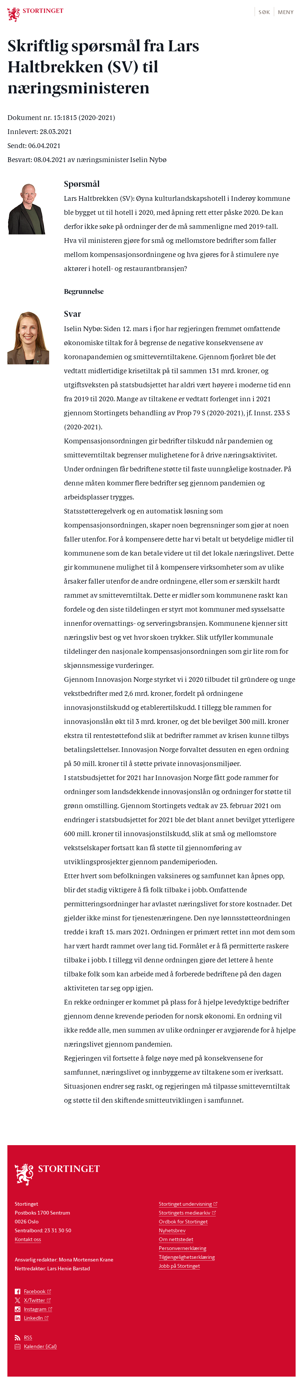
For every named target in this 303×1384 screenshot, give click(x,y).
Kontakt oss (28, 1239)
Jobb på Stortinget (179, 1265)
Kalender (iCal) (40, 1346)
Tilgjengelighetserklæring (187, 1256)
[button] (264, 11)
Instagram (35, 1309)
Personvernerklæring (182, 1247)
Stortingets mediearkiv (184, 1212)
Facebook (34, 1291)
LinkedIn (33, 1318)
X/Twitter (34, 1300)
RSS (28, 1337)
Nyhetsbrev (172, 1230)
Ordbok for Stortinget (183, 1221)
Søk (264, 12)
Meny (286, 12)
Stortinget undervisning (185, 1203)
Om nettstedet (176, 1239)
